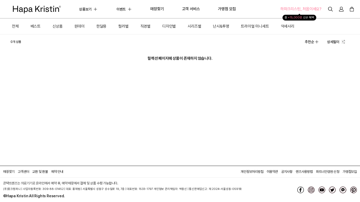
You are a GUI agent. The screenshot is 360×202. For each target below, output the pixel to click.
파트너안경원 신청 (327, 172)
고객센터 (23, 172)
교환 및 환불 (40, 172)
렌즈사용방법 (304, 172)
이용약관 (272, 172)
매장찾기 (8, 172)
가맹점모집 (350, 172)
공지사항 (287, 172)
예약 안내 (57, 172)
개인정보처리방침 (252, 172)
